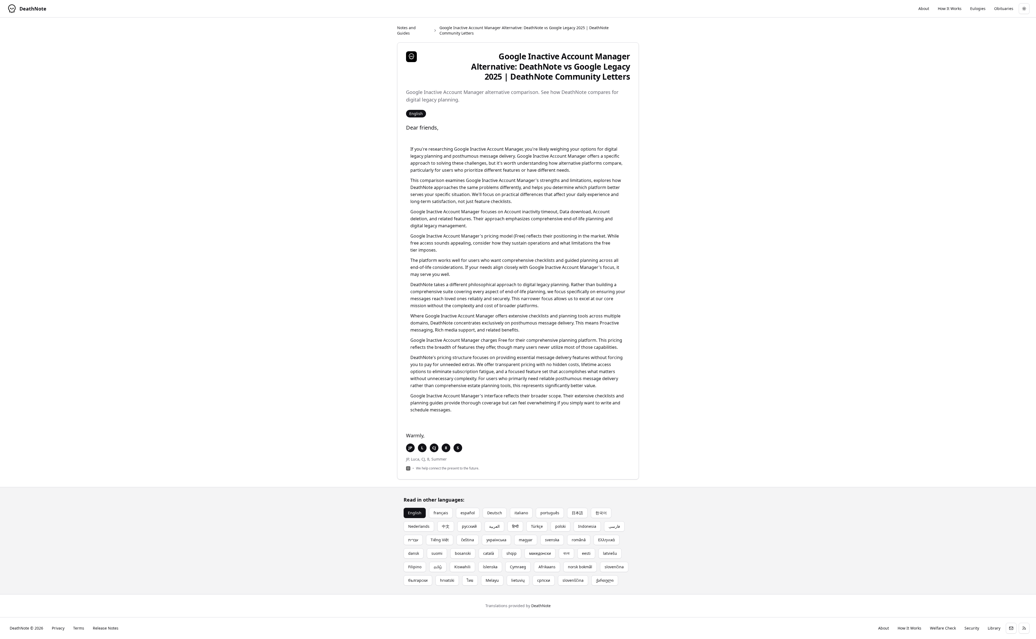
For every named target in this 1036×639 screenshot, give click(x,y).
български (418, 580)
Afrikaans (547, 566)
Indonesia (587, 526)
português (549, 512)
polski (560, 526)
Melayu (492, 580)
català (488, 553)
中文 (445, 526)
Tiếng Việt (440, 539)
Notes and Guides (406, 30)
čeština (467, 539)
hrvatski (447, 580)
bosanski (463, 553)
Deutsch (494, 512)
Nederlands (419, 526)
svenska (552, 539)
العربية (494, 526)
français (441, 512)
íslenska (490, 566)
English (414, 512)
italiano (521, 512)
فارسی (614, 526)
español (468, 512)
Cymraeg (518, 566)
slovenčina (614, 566)
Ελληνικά (606, 539)
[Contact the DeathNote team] (1011, 628)
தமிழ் (438, 566)
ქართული (605, 580)
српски (543, 580)
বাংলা (566, 553)
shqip (511, 553)
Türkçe (537, 526)
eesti (586, 553)
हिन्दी (515, 526)
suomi (436, 553)
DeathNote (541, 605)
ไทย (470, 580)
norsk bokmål (580, 566)
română (579, 539)
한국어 (601, 512)
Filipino (414, 566)
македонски (540, 553)
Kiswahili (462, 566)
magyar (526, 539)
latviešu (610, 553)
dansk (413, 553)
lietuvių (518, 580)
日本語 (577, 512)
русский (469, 526)
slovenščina (573, 580)
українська (496, 539)
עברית (413, 539)
